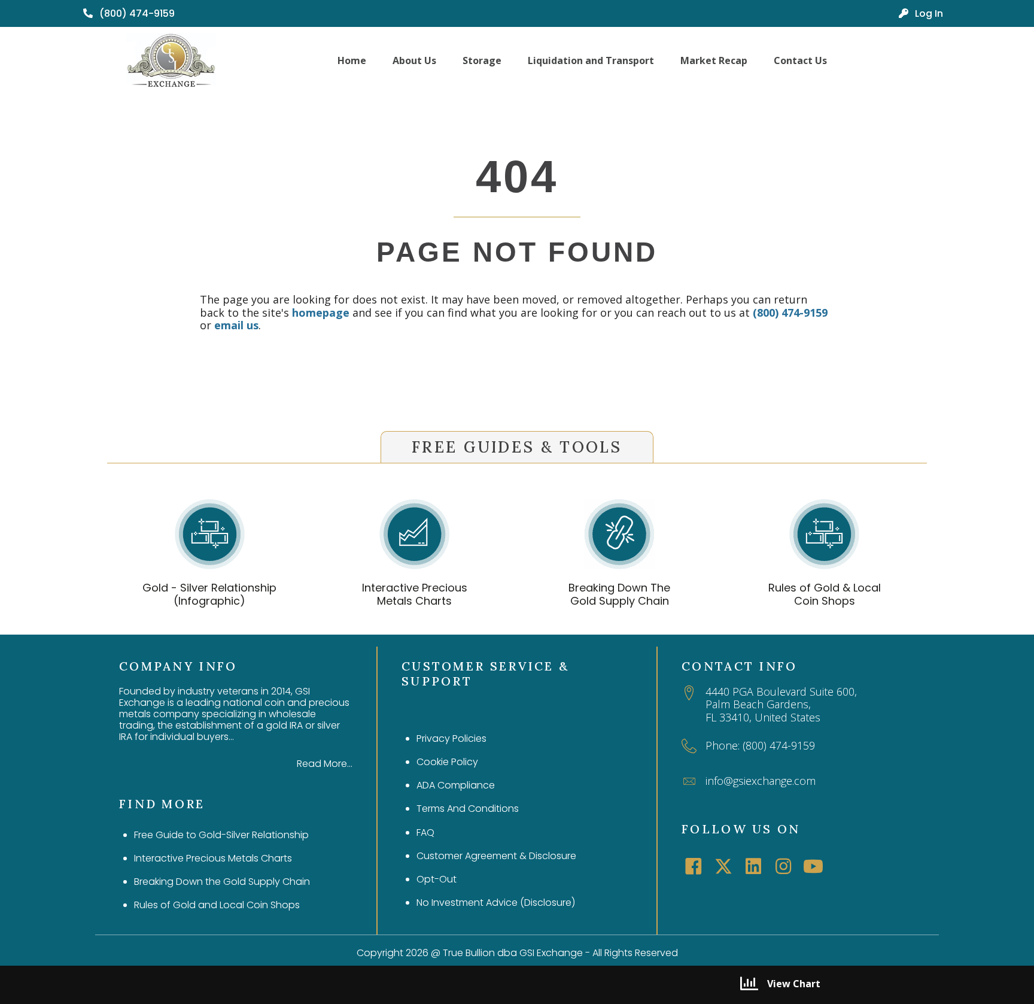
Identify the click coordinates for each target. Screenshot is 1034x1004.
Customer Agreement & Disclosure (496, 856)
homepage (320, 312)
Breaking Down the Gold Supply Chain (222, 881)
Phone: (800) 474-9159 (760, 745)
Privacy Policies (451, 738)
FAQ (425, 832)
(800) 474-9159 (790, 312)
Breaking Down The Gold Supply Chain (619, 594)
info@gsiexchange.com (760, 781)
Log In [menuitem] (928, 13)
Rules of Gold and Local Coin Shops (217, 905)
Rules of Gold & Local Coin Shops (824, 594)
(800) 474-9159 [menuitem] (136, 13)
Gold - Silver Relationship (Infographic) (209, 594)
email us (236, 325)
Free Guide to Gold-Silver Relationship (221, 835)
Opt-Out (436, 879)
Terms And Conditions (467, 808)
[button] (693, 866)
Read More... (324, 764)
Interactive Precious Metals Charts (414, 594)
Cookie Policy (447, 762)
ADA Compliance (455, 785)
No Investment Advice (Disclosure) (495, 902)
